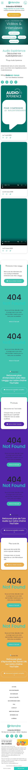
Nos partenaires (14, 690)
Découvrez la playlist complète (15, 390)
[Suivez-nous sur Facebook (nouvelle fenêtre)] (2, 82)
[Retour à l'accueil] (14, 3)
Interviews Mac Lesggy (9, 37)
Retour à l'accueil (14, 321)
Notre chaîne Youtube (15, 281)
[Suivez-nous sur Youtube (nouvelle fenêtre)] (11, 82)
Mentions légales (14, 711)
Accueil (14, 686)
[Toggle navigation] (2, 3)
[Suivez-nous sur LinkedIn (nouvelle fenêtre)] (6, 82)
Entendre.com (14, 715)
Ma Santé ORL (14, 41)
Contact (14, 708)
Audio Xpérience (14, 33)
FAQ (14, 704)
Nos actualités (14, 697)
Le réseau (14, 718)
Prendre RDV (15, 15)
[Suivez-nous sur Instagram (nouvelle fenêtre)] (15, 82)
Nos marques (14, 694)
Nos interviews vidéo (14, 701)
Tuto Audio (22, 37)
